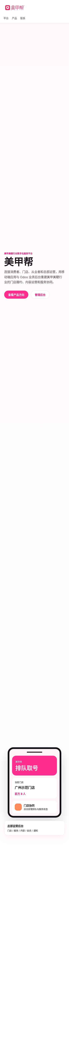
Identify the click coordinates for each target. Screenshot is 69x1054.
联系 (22, 18)
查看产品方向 (16, 294)
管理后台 (40, 294)
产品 (14, 18)
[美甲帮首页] (15, 7)
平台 (6, 18)
